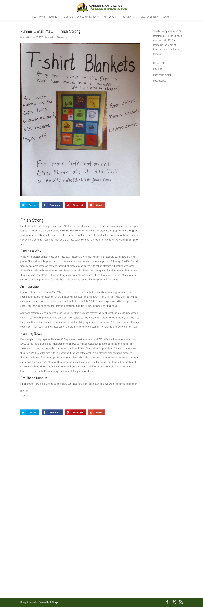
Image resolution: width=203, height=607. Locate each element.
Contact (166, 17)
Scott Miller (27, 37)
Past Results (109, 17)
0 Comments (62, 37)
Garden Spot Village (48, 602)
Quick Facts (128, 17)
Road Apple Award (162, 74)
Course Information (86, 17)
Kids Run (157, 69)
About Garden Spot (150, 17)
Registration (38, 17)
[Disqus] (80, 461)
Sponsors (68, 17)
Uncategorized (50, 37)
